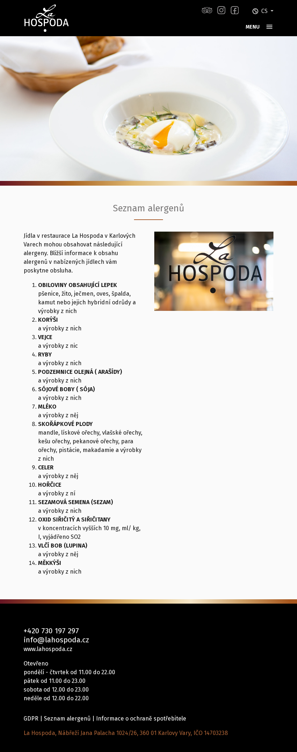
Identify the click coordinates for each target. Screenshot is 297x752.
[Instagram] (221, 10)
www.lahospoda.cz (48, 649)
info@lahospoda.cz (56, 640)
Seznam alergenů (67, 718)
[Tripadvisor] (207, 10)
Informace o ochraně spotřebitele (141, 718)
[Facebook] (235, 10)
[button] (262, 11)
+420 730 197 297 (51, 630)
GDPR (31, 718)
